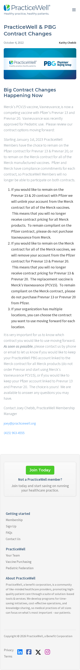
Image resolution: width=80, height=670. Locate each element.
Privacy (9, 650)
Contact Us (13, 539)
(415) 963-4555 (14, 432)
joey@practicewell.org (20, 423)
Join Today (40, 470)
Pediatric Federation (19, 568)
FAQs (9, 533)
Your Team (13, 555)
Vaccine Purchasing (18, 562)
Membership (14, 520)
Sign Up (11, 526)
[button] (74, 10)
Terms (8, 656)
